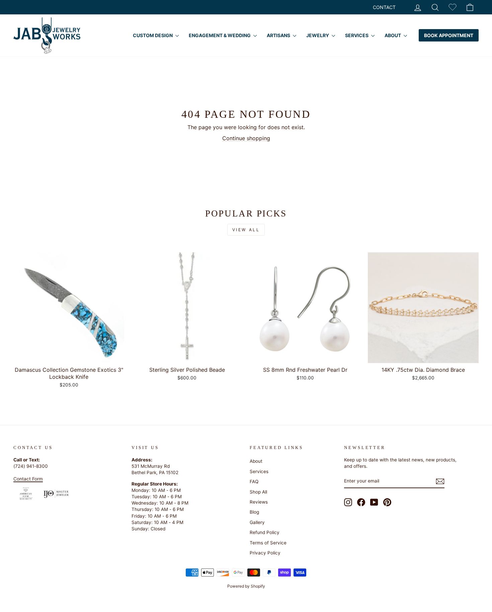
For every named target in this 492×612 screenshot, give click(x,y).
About (393, 35)
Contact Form (28, 479)
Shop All (258, 492)
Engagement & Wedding (220, 35)
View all (246, 229)
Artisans (279, 35)
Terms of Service (268, 542)
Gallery (257, 522)
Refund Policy (264, 532)
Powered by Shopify (246, 586)
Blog (254, 512)
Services (357, 35)
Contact (384, 7)
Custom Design (153, 35)
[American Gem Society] (25, 494)
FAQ (254, 481)
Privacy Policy (265, 552)
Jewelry (318, 35)
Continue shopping (246, 138)
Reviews (259, 502)
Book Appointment (448, 35)
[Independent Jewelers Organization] (56, 494)
